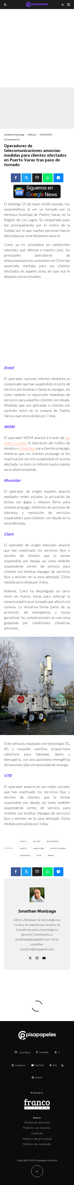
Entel (24, 848)
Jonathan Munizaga (14, 134)
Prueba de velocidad (37, 1122)
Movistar (39, 848)
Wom (51, 856)
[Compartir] (16, 177)
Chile (24, 841)
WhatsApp (27, 448)
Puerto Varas (59, 848)
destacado (53, 841)
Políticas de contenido (37, 1144)
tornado (25, 856)
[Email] (37, 177)
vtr (39, 856)
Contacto (37, 1133)
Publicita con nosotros (37, 1127)
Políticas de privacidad (37, 1138)
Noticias (32, 134)
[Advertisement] (37, 53)
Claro (37, 841)
